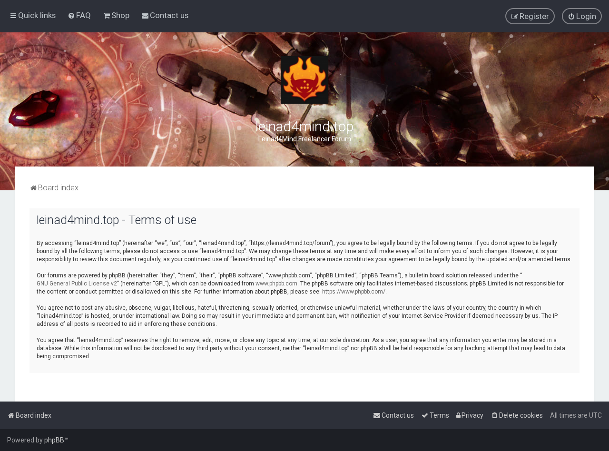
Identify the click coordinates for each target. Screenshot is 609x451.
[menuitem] (79, 15)
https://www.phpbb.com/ (353, 291)
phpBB (54, 440)
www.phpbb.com (276, 283)
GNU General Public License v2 (77, 283)
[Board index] (304, 80)
